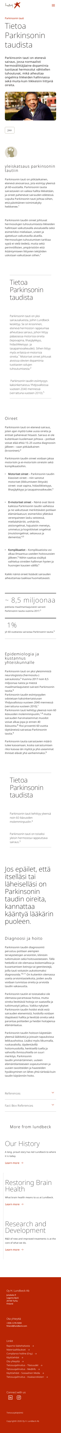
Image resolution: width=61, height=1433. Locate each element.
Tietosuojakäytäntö (15, 1412)
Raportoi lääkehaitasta (18, 1346)
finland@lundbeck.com (17, 1326)
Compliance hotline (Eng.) (20, 1354)
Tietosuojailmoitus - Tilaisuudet (22, 1365)
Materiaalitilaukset (16, 1350)
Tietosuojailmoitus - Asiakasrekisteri (25, 1377)
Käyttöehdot (13, 1357)
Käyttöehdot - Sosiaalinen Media (23, 1373)
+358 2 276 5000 (14, 1323)
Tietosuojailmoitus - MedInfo (21, 1369)
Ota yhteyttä (13, 1361)
